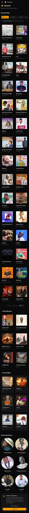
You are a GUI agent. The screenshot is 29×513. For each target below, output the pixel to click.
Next (20, 305)
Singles (13, 17)
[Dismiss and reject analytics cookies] (26, 495)
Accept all (14, 509)
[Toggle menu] (2, 2)
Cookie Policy (11, 502)
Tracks (21, 17)
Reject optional (14, 506)
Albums (6, 17)
